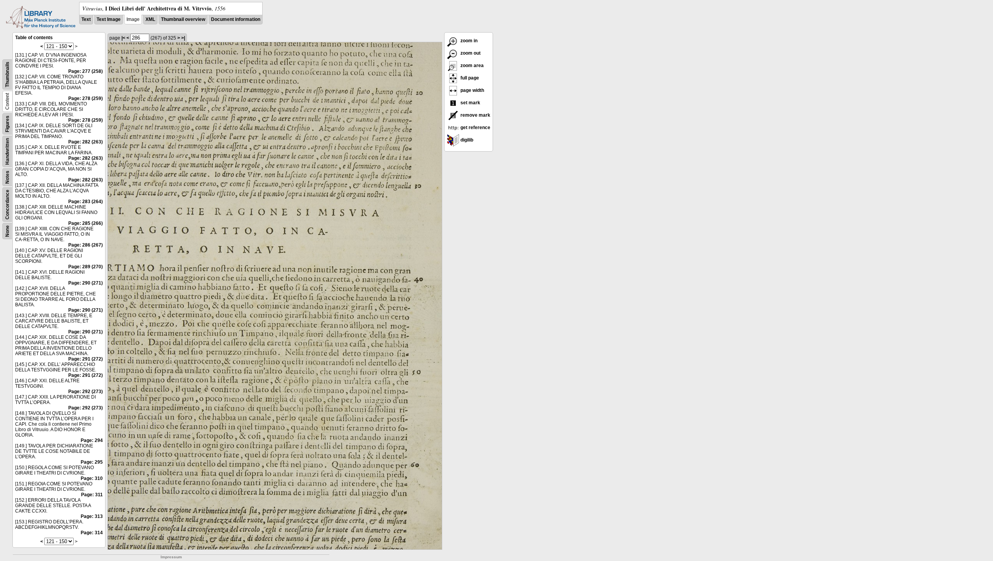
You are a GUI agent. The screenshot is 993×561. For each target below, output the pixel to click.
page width (471, 90)
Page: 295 (92, 462)
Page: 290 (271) (85, 283)
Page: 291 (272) (85, 359)
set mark (469, 102)
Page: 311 (92, 494)
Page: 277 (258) (85, 71)
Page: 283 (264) (85, 201)
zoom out (470, 53)
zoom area (471, 65)
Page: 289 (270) (85, 266)
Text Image (109, 19)
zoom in (468, 40)
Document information (235, 19)
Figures (7, 124)
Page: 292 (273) (85, 391)
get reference (474, 127)
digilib (466, 140)
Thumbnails (7, 74)
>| (183, 38)
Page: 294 (92, 440)
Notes (7, 177)
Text (86, 19)
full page (469, 78)
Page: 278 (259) (85, 98)
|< (123, 38)
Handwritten (7, 151)
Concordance (7, 204)
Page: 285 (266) (85, 223)
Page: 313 (92, 516)
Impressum (171, 557)
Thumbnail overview (183, 19)
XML (150, 19)
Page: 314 (92, 532)
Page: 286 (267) (85, 245)
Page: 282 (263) (85, 142)
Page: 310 (92, 478)
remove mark (474, 115)
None (7, 231)
